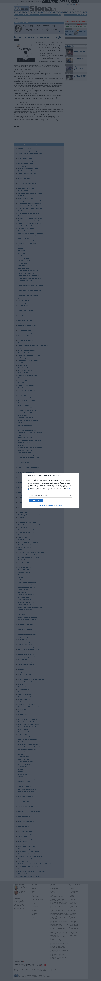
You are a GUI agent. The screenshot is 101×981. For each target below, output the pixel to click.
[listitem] (50, 495)
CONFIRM (36, 500)
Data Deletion (42, 505)
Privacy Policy (59, 505)
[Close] (76, 475)
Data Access (50, 505)
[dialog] (50, 490)
